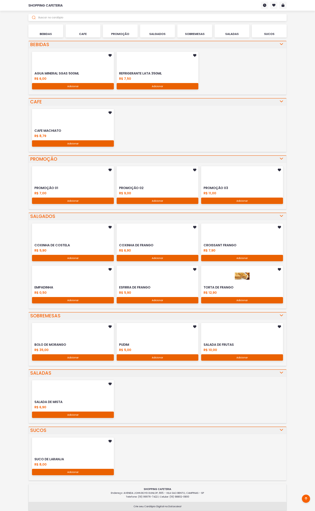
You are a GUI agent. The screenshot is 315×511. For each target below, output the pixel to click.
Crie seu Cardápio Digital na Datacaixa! (157, 506)
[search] (157, 17)
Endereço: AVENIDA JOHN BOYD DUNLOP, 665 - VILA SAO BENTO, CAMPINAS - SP (157, 493)
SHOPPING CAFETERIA (45, 5)
